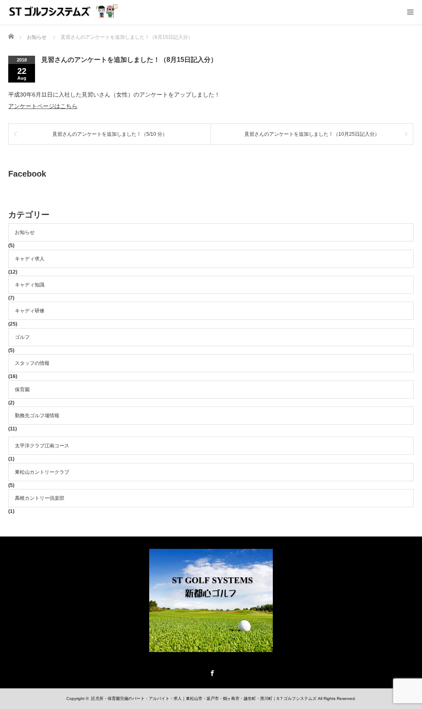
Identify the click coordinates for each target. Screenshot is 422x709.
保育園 (22, 389)
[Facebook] (211, 672)
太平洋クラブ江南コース (42, 446)
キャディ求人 (30, 259)
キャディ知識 (30, 285)
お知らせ (25, 232)
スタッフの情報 (32, 363)
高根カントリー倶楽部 (39, 498)
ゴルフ (22, 337)
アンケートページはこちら (42, 106)
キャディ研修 (30, 311)
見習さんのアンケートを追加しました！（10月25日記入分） (312, 134)
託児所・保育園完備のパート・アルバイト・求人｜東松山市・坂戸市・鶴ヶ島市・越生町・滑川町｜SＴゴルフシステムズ (203, 698)
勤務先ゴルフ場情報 (37, 415)
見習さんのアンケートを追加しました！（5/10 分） (109, 134)
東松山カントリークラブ (42, 472)
